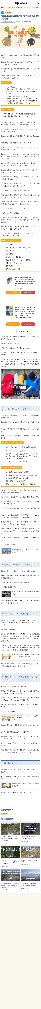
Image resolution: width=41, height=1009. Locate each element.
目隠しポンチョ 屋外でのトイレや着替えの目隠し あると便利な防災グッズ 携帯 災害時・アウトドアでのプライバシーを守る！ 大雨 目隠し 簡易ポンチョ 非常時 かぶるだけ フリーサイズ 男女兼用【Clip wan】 (25, 312)
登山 (3, 12)
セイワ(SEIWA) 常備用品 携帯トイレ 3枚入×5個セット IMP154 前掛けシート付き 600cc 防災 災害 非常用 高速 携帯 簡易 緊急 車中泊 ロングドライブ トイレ (25, 281)
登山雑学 (9, 12)
